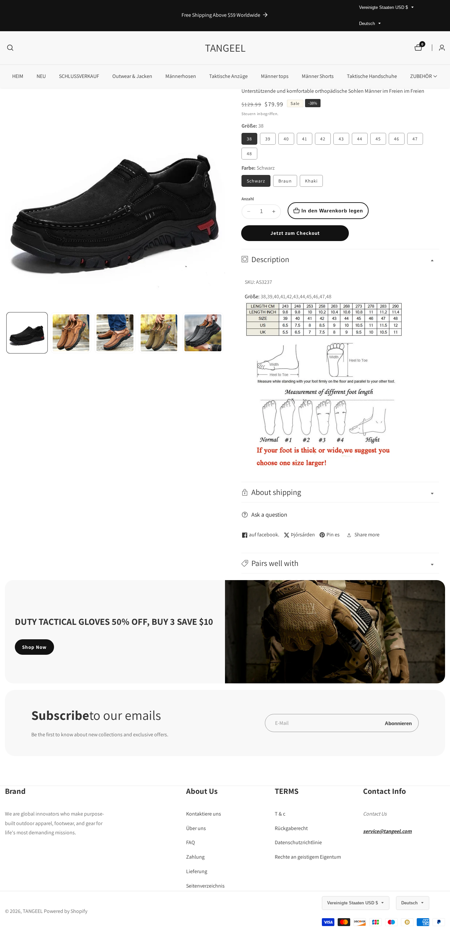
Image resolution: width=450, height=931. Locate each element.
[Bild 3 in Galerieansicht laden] (115, 332)
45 (378, 139)
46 (396, 139)
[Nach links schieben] (7, 332)
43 (341, 139)
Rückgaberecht (291, 828)
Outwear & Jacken (132, 76)
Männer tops (275, 76)
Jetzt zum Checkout (295, 233)
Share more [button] (367, 534)
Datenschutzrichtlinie (298, 842)
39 (267, 139)
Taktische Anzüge (228, 76)
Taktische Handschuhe (372, 76)
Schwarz (256, 181)
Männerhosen (180, 76)
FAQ (190, 842)
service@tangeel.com (387, 831)
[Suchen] (10, 47)
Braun (285, 181)
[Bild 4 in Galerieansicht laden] (159, 332)
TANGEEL (33, 911)
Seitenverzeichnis (205, 885)
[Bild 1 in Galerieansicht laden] (27, 332)
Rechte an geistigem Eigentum (308, 857)
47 (415, 139)
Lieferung (196, 871)
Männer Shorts (318, 76)
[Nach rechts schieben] (222, 332)
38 (249, 139)
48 (249, 154)
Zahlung (195, 857)
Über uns (196, 828)
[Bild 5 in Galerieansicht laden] (203, 332)
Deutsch (367, 23)
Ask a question (269, 514)
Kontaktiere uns (203, 813)
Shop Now (34, 647)
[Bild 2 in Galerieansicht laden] (71, 332)
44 (359, 139)
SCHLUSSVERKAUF (79, 76)
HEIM (17, 76)
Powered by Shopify (65, 911)
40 (286, 139)
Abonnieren (398, 723)
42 (322, 139)
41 (304, 139)
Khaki (311, 181)
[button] (421, 76)
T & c (280, 813)
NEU (41, 76)
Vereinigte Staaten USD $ (384, 7)
